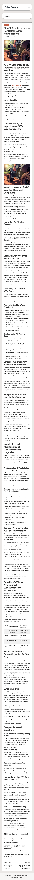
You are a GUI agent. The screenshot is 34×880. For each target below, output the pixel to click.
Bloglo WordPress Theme (17, 877)
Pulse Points (11, 7)
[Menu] (28, 7)
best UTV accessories (16, 85)
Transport (7, 25)
